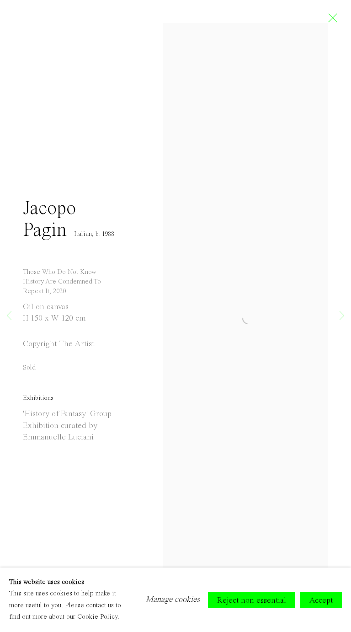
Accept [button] (321, 600)
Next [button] (342, 316)
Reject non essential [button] (251, 600)
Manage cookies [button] (173, 599)
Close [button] (330, 20)
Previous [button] (9, 316)
